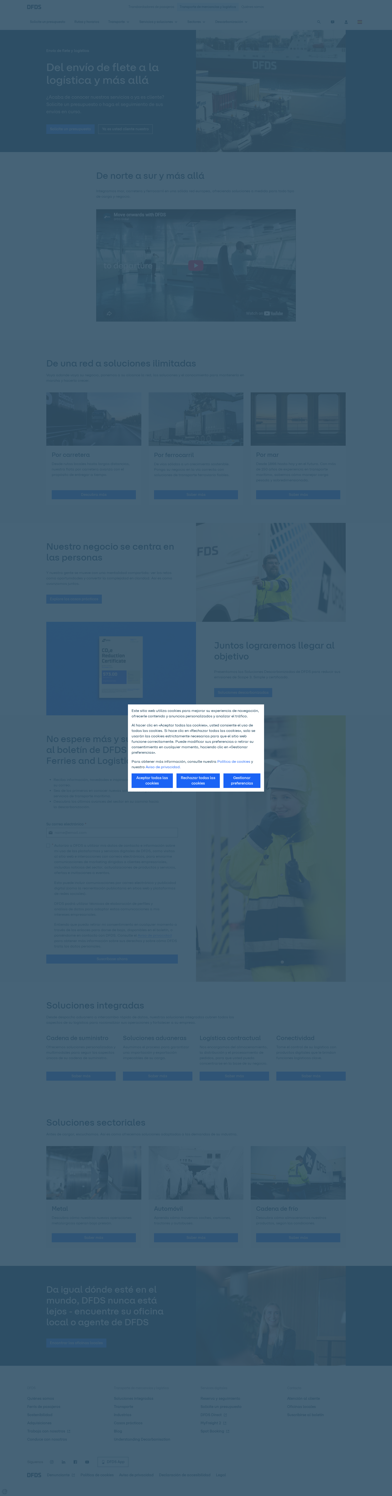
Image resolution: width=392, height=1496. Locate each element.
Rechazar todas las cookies (198, 780)
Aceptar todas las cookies (152, 780)
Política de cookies (233, 761)
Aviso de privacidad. (163, 767)
